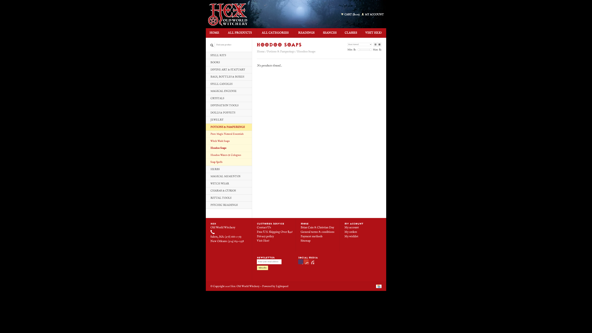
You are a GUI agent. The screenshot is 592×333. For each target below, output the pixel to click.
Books (215, 62)
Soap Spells (216, 162)
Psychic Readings (224, 205)
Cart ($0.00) (352, 14)
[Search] (212, 45)
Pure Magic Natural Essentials (227, 134)
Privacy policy (265, 236)
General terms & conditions (317, 232)
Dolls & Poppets (222, 112)
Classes (351, 33)
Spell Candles (221, 84)
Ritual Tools (220, 198)
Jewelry (217, 119)
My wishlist (351, 236)
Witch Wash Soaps (220, 141)
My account (374, 14)
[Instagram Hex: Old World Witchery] (311, 261)
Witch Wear (219, 183)
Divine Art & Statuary (227, 69)
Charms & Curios (223, 190)
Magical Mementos (225, 176)
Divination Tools (224, 105)
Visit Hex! (373, 33)
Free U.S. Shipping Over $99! (275, 232)
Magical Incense (223, 91)
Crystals (217, 98)
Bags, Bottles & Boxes (227, 76)
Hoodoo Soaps (218, 148)
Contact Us (264, 227)
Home (214, 33)
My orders (350, 232)
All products (240, 33)
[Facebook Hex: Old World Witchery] (300, 261)
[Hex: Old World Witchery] (250, 14)
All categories (275, 33)
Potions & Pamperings (227, 127)
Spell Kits (218, 55)
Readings (306, 33)
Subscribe (263, 268)
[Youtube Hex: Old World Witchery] (306, 261)
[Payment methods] (379, 286)
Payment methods (312, 236)
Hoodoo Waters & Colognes (225, 155)
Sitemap (305, 241)
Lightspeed (282, 286)
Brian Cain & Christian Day (317, 227)
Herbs (215, 169)
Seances (330, 33)
